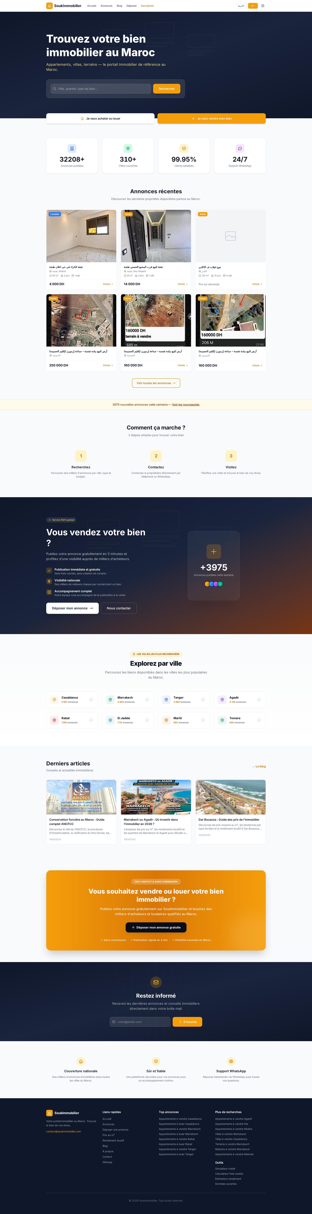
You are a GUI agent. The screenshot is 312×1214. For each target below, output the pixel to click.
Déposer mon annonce (70, 608)
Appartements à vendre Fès (231, 1123)
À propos (108, 1151)
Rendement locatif (113, 1140)
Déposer (132, 5)
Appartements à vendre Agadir (233, 1118)
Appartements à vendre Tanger (177, 1149)
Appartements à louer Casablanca (179, 1123)
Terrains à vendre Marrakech (232, 1144)
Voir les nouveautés (186, 404)
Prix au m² (109, 1135)
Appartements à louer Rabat (175, 1144)
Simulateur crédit (225, 1168)
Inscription (147, 5)
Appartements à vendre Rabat (177, 1138)
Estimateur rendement (228, 1178)
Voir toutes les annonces (154, 383)
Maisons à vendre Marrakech (232, 1149)
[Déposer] (253, 6)
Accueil (91, 5)
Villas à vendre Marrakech (230, 1133)
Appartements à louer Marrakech (178, 1133)
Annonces (106, 5)
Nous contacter (119, 608)
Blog (119, 5)
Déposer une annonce (115, 1129)
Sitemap (107, 1162)
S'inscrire (189, 1022)
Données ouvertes (226, 1183)
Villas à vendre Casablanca (231, 1138)
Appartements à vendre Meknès (234, 1154)
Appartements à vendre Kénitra (233, 1128)
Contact (107, 1156)
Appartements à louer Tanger (176, 1154)
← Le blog (259, 766)
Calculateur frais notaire (229, 1173)
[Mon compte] (263, 6)
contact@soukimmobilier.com (63, 1131)
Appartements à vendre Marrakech (180, 1128)
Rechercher (167, 88)
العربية (241, 5)
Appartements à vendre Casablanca (180, 1118)
